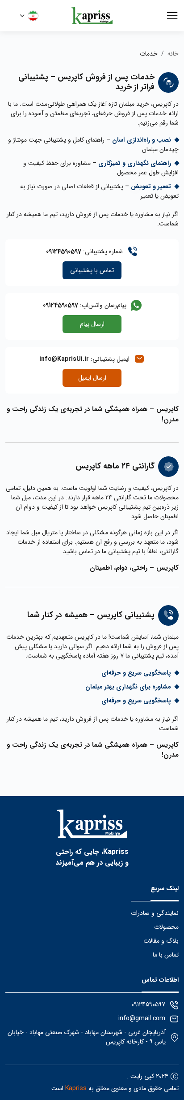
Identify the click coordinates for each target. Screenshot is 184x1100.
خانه (173, 54)
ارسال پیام (92, 324)
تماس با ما (166, 955)
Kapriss (76, 1088)
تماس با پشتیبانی (92, 270)
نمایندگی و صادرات (155, 913)
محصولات (166, 927)
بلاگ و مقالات (161, 941)
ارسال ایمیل (92, 378)
